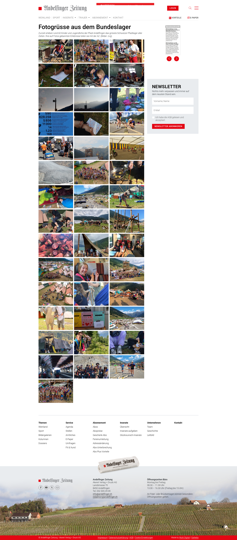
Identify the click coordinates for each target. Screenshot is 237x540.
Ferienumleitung (101, 439)
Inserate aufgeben (129, 431)
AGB (131, 537)
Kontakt (118, 18)
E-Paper (69, 439)
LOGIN (173, 8)
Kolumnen (43, 439)
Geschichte (152, 431)
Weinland (44, 18)
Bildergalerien (45, 435)
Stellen (69, 431)
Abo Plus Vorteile (101, 451)
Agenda (69, 426)
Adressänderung (101, 443)
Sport (56, 18)
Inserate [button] (68, 18)
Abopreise (97, 431)
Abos (95, 426)
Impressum (103, 537)
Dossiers (43, 443)
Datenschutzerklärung (118, 537)
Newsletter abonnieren (168, 197)
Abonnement (99, 422)
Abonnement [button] (100, 18)
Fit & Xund (71, 447)
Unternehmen (154, 422)
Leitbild (150, 435)
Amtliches (70, 435)
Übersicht (124, 426)
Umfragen (70, 443)
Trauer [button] (83, 18)
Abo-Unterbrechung (102, 447)
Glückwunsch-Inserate (131, 435)
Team (150, 426)
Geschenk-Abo (100, 435)
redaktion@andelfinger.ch (105, 496)
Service (69, 422)
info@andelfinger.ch (102, 494)
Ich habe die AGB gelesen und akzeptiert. (169, 190)
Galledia (194, 537)
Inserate (124, 422)
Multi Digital (184, 537)
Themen (43, 422)
